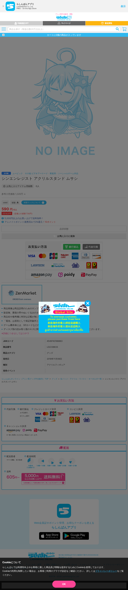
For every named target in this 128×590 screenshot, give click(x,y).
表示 (123, 6)
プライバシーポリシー (106, 571)
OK (64, 584)
